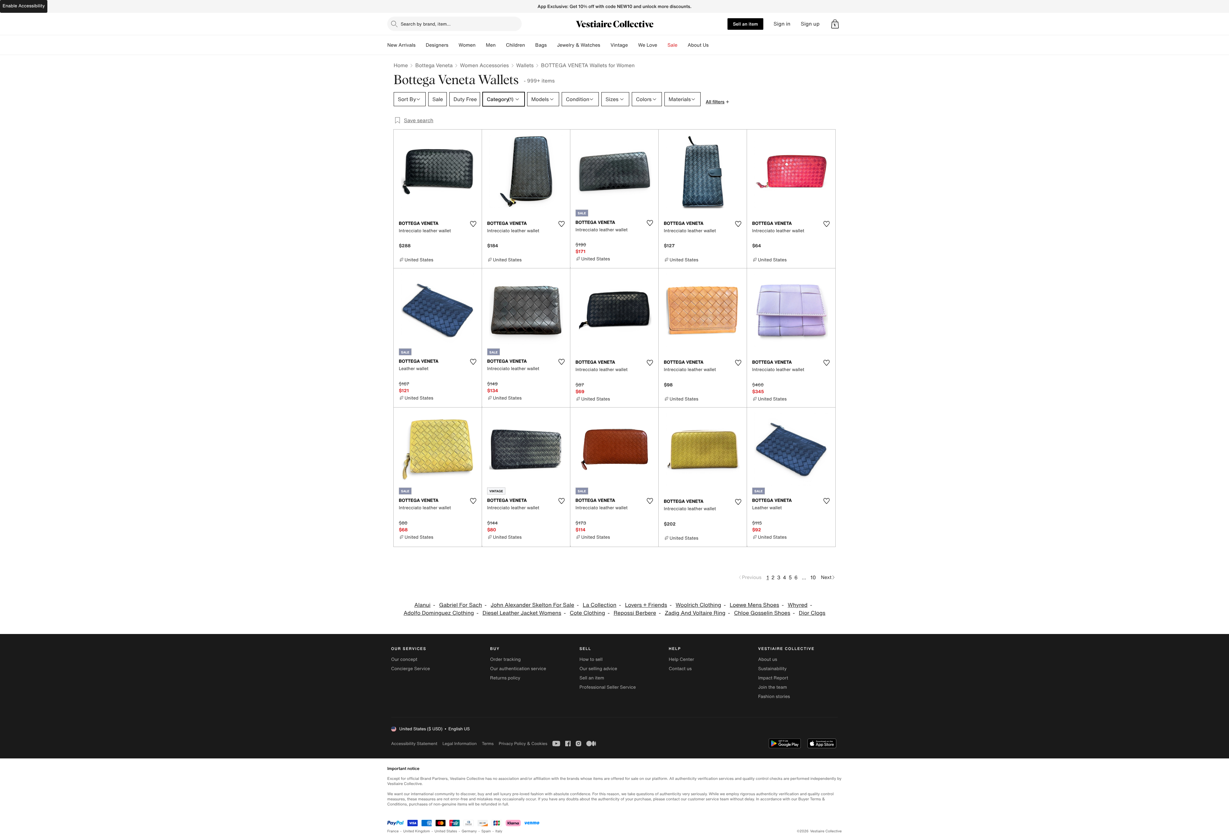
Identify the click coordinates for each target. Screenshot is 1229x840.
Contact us (680, 668)
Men (491, 45)
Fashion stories (774, 696)
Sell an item (745, 23)
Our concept (404, 659)
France (393, 831)
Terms (488, 744)
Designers (437, 45)
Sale (673, 45)
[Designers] (453, 45)
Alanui (422, 605)
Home (401, 65)
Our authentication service (518, 668)
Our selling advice (598, 668)
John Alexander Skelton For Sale (532, 605)
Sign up (810, 23)
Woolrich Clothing (698, 605)
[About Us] (713, 45)
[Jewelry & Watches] (605, 45)
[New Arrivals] (420, 45)
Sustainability (772, 668)
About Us (698, 45)
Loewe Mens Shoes (754, 605)
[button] (835, 24)
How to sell (590, 659)
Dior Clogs (812, 613)
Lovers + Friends (646, 605)
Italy (498, 831)
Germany (469, 831)
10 (813, 577)
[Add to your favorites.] (473, 224)
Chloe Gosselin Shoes (762, 613)
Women (467, 45)
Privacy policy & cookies (523, 744)
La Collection (599, 605)
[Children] (530, 45)
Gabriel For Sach (460, 605)
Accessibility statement (414, 744)
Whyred (797, 605)
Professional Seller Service (607, 687)
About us (767, 659)
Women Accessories (484, 65)
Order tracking (505, 659)
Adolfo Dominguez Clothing (439, 613)
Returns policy (505, 678)
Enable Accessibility (24, 6)
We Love (647, 45)
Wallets (525, 65)
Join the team (772, 687)
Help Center (681, 659)
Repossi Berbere (635, 613)
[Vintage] (633, 45)
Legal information (459, 744)
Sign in (782, 23)
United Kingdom (416, 831)
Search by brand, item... (426, 23)
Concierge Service (410, 668)
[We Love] (662, 45)
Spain (486, 831)
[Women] (480, 45)
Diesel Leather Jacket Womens (522, 613)
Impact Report (773, 678)
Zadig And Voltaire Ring (695, 613)
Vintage (619, 45)
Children (515, 45)
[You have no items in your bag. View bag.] (835, 24)
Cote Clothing (587, 613)
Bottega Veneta (434, 65)
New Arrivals (401, 45)
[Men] (500, 45)
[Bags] (551, 45)
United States (446, 831)
